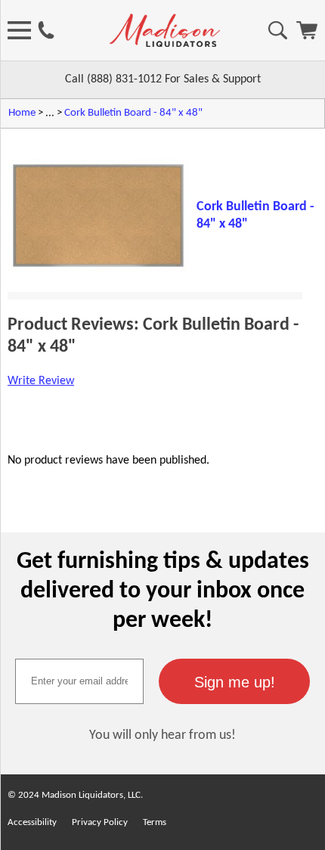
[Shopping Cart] (306, 36)
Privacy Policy (100, 822)
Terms (154, 822)
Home (22, 113)
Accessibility (32, 822)
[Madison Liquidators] (165, 44)
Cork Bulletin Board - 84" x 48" (133, 113)
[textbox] (79, 681)
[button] (234, 681)
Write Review (41, 381)
